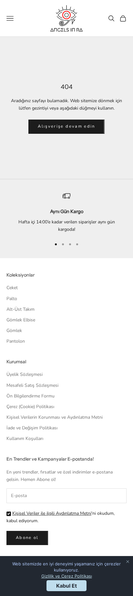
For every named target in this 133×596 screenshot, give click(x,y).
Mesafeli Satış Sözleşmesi (32, 385)
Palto (11, 299)
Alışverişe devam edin (66, 126)
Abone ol (27, 538)
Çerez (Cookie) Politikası (30, 407)
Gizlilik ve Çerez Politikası (66, 576)
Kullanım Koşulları (24, 438)
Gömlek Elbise (20, 320)
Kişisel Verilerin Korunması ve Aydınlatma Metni (54, 417)
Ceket (12, 288)
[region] (66, 212)
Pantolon (15, 341)
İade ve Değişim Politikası (31, 428)
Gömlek (14, 330)
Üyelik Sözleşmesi (24, 374)
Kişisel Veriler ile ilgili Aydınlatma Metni (51, 513)
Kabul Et (66, 585)
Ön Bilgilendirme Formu (30, 396)
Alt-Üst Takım (20, 309)
